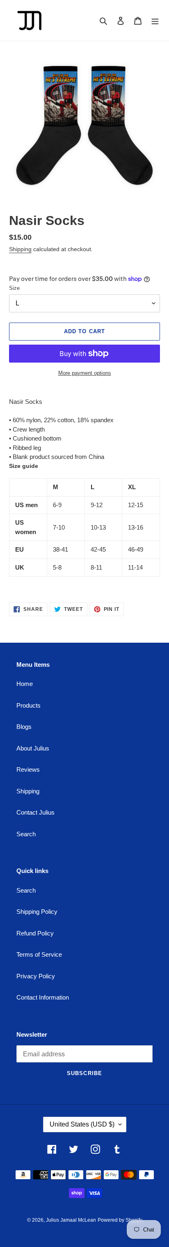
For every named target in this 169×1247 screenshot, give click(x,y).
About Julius (32, 748)
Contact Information (42, 997)
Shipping (20, 249)
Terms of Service (39, 954)
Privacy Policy (35, 976)
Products (28, 705)
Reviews (28, 769)
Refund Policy (35, 933)
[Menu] (155, 20)
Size (14, 288)
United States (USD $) (82, 1124)
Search (26, 834)
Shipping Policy (36, 911)
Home (24, 683)
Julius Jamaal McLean (71, 1220)
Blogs (24, 726)
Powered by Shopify (120, 1220)
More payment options (84, 373)
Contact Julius (35, 812)
